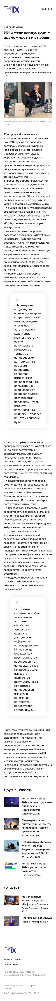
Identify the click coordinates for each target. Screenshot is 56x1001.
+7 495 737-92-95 (12, 959)
